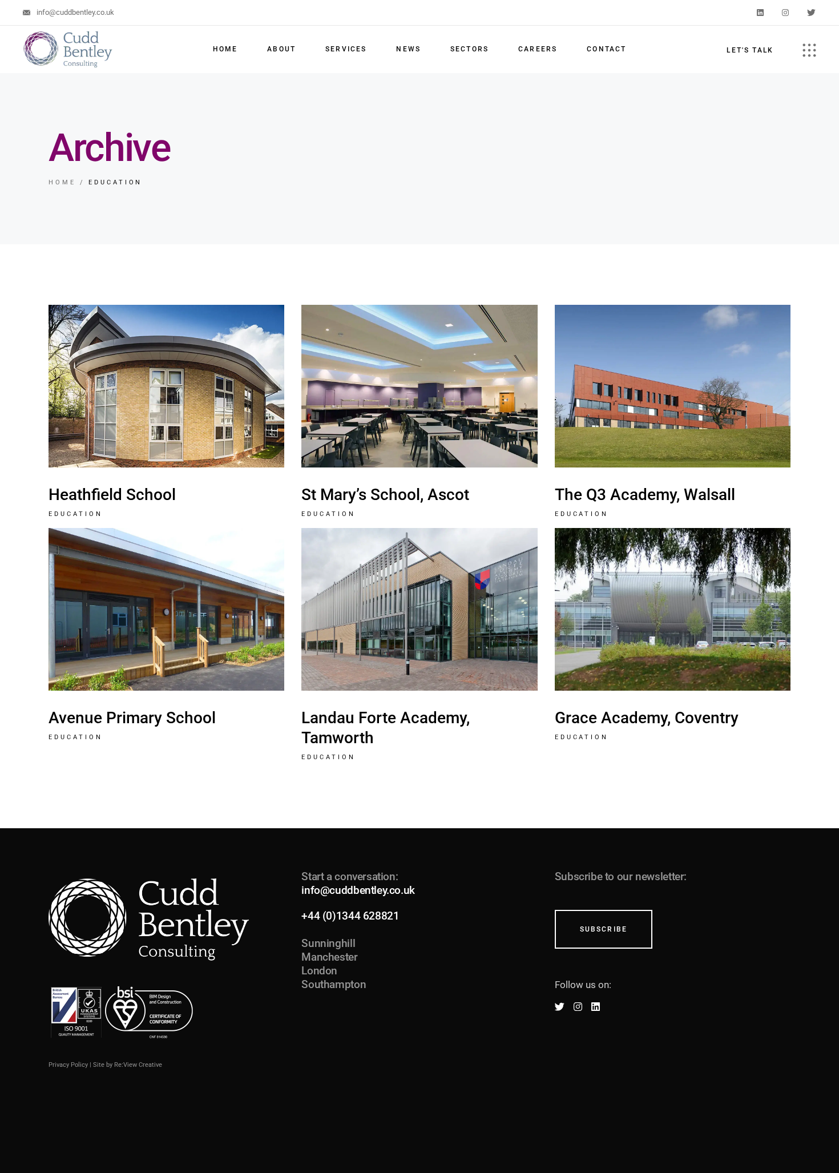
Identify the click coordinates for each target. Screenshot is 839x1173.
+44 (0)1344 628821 (350, 915)
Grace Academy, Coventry (647, 717)
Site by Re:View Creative (127, 1065)
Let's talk (750, 50)
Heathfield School (112, 494)
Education (76, 514)
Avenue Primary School (132, 717)
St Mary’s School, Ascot (385, 494)
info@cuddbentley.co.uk (358, 890)
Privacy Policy (68, 1065)
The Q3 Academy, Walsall (645, 494)
